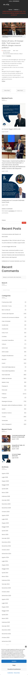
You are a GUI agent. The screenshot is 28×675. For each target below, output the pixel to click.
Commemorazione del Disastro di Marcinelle (18, 436)
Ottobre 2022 (5, 637)
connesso (11, 211)
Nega (14, 665)
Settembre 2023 (6, 595)
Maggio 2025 (5, 527)
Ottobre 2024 (6, 550)
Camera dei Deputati (8, 313)
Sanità (3, 409)
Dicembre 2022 (6, 630)
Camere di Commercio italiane (10, 317)
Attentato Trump (7, 306)
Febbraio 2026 (6, 496)
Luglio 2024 (5, 561)
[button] (26, 646)
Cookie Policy (10, 672)
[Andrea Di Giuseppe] (7, 5)
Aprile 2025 (5, 531)
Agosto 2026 (5, 473)
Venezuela (5, 420)
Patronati (4, 390)
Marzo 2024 (5, 576)
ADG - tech (15, 50)
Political (16, 9)
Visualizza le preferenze (14, 669)
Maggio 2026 (5, 485)
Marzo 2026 (5, 492)
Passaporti (5, 386)
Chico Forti (5, 333)
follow (3, 81)
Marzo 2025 (5, 534)
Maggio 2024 (5, 569)
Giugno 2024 (5, 565)
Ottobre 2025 (5, 511)
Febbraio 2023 (6, 622)
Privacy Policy (17, 672)
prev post (7, 90)
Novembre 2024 (6, 546)
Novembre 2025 (6, 508)
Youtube (8, 56)
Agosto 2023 (5, 599)
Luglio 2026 (5, 477)
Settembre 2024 (6, 553)
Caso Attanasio (6, 321)
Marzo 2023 (5, 618)
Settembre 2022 (6, 641)
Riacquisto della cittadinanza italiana (12, 405)
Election (4, 359)
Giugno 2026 (5, 481)
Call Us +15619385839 (14, 1)
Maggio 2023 (5, 611)
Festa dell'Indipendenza (8, 367)
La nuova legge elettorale (11, 129)
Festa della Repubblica (8, 371)
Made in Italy (5, 382)
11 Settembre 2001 (7, 302)
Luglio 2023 (5, 603)
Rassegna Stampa (7, 401)
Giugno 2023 (5, 607)
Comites (4, 336)
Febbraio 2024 (6, 580)
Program (4, 397)
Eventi (3, 363)
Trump (4, 416)
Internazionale (6, 53)
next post (20, 90)
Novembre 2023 (6, 588)
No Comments (6, 52)
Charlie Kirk (5, 329)
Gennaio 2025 (6, 538)
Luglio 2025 (5, 519)
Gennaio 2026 (6, 500)
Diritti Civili (5, 348)
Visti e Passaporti (6, 424)
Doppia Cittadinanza (7, 355)
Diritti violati (5, 352)
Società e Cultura (6, 413)
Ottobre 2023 (5, 592)
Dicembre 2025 (6, 504)
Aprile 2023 (5, 614)
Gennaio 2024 (6, 584)
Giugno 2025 (5, 523)
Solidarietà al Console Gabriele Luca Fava (13, 201)
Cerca (4, 220)
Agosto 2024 (5, 557)
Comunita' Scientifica (8, 340)
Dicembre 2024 (6, 542)
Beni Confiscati (6, 310)
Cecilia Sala (5, 325)
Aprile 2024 (5, 572)
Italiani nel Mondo (14, 53)
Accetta (14, 661)
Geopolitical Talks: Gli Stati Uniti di (18, 446)
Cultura (4, 344)
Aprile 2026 (5, 489)
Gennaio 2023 (5, 626)
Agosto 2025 (5, 515)
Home (10, 9)
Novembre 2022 (6, 634)
